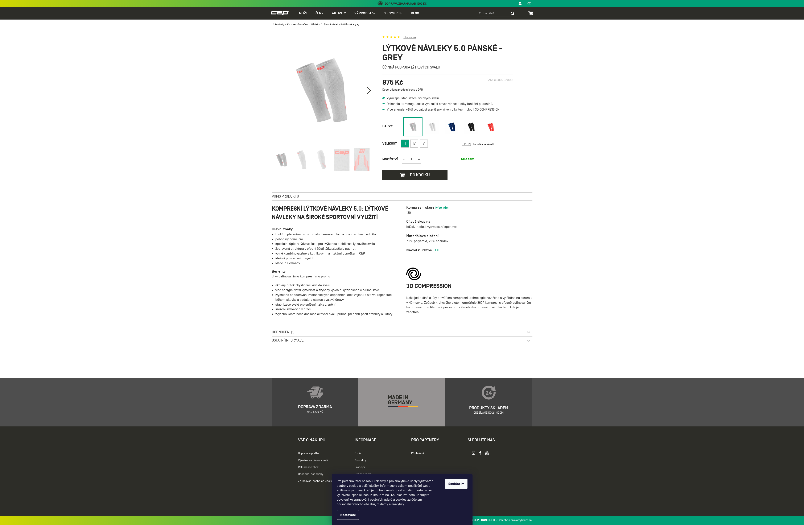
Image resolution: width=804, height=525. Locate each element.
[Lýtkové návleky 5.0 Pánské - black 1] (471, 127)
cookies (401, 499)
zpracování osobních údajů (373, 499)
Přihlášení (417, 453)
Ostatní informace (288, 340)
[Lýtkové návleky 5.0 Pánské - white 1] (432, 127)
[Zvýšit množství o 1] (419, 159)
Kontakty (360, 460)
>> (437, 250)
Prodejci (360, 467)
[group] (412, 126)
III (405, 143)
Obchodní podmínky (310, 474)
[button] (369, 90)
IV (414, 143)
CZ (529, 3)
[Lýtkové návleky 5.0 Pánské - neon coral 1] (491, 127)
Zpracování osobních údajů (315, 481)
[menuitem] (303, 13)
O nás (358, 453)
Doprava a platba (308, 453)
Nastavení (348, 515)
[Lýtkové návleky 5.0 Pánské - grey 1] (413, 127)
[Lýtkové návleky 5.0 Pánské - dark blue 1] (452, 127)
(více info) (442, 208)
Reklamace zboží (308, 467)
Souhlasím (456, 484)
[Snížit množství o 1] (404, 159)
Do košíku (419, 174)
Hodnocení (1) (283, 332)
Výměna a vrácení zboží (313, 460)
